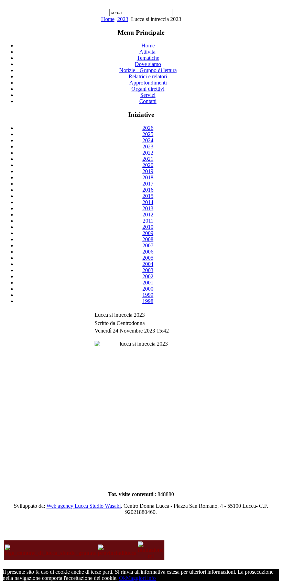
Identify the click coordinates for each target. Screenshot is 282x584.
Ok (122, 578)
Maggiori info (141, 578)
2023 (122, 19)
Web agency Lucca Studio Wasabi (83, 506)
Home (108, 19)
